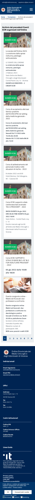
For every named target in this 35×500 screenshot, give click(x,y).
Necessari (7, 497)
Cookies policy (8, 477)
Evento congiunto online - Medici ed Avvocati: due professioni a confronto (16, 298)
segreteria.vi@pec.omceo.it (11, 375)
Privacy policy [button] (17, 487)
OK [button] (8, 492)
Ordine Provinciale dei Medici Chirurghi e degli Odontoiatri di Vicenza (14, 10)
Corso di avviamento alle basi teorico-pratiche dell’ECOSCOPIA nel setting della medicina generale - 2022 (17, 114)
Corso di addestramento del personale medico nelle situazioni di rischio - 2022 (17, 167)
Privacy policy (8, 475)
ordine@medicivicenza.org (11, 369)
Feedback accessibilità (11, 481)
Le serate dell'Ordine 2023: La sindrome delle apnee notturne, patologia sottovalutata (16, 54)
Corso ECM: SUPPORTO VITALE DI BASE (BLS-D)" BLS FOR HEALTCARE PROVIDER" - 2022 (17, 261)
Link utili (6, 479)
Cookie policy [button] (7, 487)
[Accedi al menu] (31, 9)
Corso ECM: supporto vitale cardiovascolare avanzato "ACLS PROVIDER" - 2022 (16, 204)
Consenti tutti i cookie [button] (22, 492)
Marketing (25, 497)
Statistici (17, 497)
